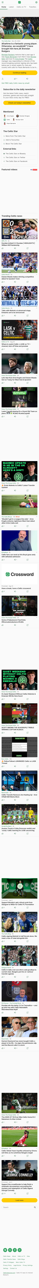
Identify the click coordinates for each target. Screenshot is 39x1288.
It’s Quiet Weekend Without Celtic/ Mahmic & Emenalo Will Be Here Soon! (19, 695)
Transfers (32, 7)
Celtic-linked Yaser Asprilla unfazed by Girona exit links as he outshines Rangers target (19, 1152)
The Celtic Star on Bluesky (16, 154)
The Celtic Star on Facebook (16, 161)
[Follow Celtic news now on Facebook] (15, 1250)
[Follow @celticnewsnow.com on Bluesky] (5, 1250)
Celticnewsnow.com (9, 1273)
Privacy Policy (7, 1265)
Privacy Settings (28, 1265)
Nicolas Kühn (20, 119)
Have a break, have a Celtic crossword (16, 588)
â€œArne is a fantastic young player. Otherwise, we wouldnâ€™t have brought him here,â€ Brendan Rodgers (19, 47)
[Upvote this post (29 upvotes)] (3, 1193)
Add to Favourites (12, 140)
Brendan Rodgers (8, 55)
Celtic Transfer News (9, 1259)
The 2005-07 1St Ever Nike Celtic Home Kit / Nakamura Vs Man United (19, 1118)
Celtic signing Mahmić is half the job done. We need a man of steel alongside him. (19, 937)
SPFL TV (4, 241)
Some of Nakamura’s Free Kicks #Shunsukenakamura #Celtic (14, 621)
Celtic (30, 59)
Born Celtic (5, 759)
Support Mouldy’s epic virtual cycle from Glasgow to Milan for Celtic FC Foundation (18, 903)
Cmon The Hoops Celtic (9, 375)
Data (28, 1256)
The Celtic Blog (6, 934)
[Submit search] (35, 1207)
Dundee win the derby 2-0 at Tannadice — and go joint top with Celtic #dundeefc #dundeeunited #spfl (19, 1007)
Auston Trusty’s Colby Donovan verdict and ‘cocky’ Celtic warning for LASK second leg (18, 829)
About (14, 1256)
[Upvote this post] (15, 78)
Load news (19, 1200)
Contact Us (13, 1268)
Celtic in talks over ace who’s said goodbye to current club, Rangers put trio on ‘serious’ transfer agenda (19, 972)
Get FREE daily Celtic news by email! (15, 83)
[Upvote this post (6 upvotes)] (3, 907)
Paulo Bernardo (11, 57)
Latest (11, 7)
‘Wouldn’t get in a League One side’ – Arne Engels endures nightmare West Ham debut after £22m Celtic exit (18, 521)
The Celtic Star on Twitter (15, 157)
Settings (5, 1268)
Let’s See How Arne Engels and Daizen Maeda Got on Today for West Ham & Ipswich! (19, 379)
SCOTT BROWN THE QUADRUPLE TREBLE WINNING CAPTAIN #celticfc (18, 729)
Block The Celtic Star (14, 144)
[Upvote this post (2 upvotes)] (3, 416)
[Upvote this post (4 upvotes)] (3, 941)
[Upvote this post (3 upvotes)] (3, 282)
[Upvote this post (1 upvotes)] (3, 383)
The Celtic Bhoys (7, 517)
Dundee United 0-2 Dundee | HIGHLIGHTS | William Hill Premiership (18, 244)
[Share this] (3, 78)
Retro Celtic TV (20, 1262)
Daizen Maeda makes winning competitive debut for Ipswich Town (18, 278)
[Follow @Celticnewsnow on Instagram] (19, 1250)
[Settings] (36, 2)
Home (4, 7)
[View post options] (36, 241)
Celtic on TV (21, 7)
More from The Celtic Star (16, 136)
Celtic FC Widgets (8, 1262)
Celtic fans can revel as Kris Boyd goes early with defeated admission (18, 556)
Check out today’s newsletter (19, 103)
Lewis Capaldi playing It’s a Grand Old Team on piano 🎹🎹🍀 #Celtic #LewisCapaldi (19, 412)
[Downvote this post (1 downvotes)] (15, 526)
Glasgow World (6, 967)
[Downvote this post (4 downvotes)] (15, 1048)
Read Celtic (5, 792)
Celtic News (6, 1256)
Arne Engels (19, 59)
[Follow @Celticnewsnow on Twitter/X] (10, 1250)
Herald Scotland (6, 826)
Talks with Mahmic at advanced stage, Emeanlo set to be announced (16, 311)
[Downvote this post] (27, 78)
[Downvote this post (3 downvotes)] (15, 907)
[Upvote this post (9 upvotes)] (3, 591)
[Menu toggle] (3, 2)
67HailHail (5, 552)
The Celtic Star (6, 41)
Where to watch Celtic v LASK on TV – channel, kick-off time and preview (16, 345)
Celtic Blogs (21, 1259)
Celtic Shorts (6, 274)
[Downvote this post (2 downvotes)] (15, 1122)
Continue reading (19, 73)
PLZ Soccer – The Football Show (11, 1003)
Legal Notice (17, 1265)
